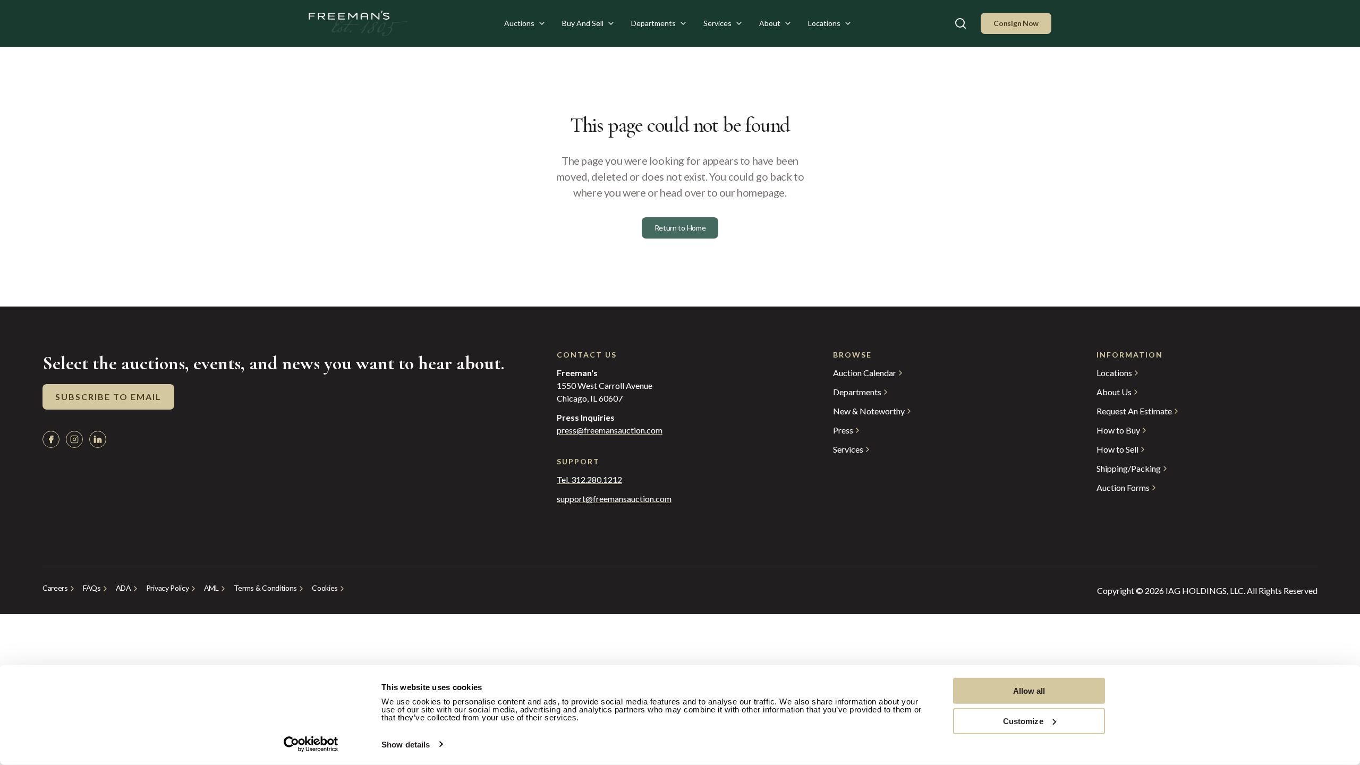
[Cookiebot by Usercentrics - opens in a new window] (311, 744)
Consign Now (1016, 23)
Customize (1023, 720)
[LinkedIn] (97, 439)
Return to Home (680, 227)
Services (717, 23)
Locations (824, 23)
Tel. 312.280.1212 (589, 479)
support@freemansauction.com (614, 499)
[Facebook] (51, 439)
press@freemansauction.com (609, 430)
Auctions (519, 23)
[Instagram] (74, 439)
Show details (405, 744)
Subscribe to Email (108, 397)
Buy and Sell (583, 23)
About (769, 23)
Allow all (1029, 690)
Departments (653, 23)
